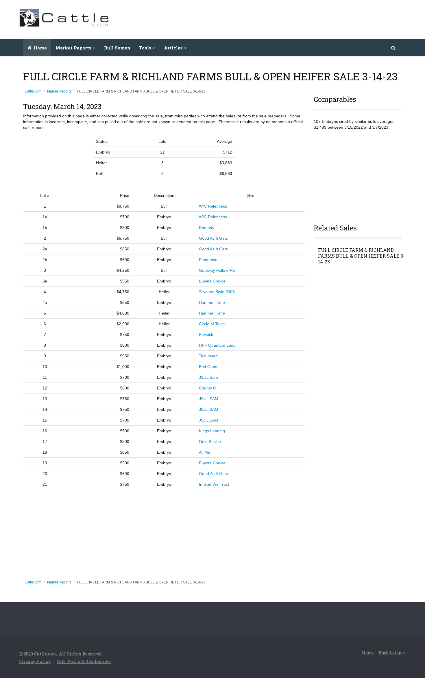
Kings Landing (212, 430)
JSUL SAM (208, 398)
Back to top (390, 652)
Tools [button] (145, 48)
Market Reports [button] (74, 48)
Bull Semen (117, 48)
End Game (209, 366)
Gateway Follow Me (217, 270)
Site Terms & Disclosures (84, 661)
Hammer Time (212, 302)
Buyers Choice (212, 281)
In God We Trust (214, 484)
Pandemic (208, 259)
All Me (204, 452)
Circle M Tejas (212, 324)
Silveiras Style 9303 (217, 291)
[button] (393, 47)
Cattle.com (33, 91)
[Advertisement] (301, 19)
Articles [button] (174, 48)
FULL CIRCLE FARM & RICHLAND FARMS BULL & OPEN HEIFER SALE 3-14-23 (361, 256)
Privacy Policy (35, 661)
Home (39, 48)
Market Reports (59, 91)
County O (207, 388)
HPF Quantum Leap (217, 345)
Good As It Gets (213, 238)
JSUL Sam (208, 377)
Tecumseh (208, 356)
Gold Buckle (210, 441)
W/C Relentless (213, 206)
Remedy (206, 227)
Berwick (206, 334)
